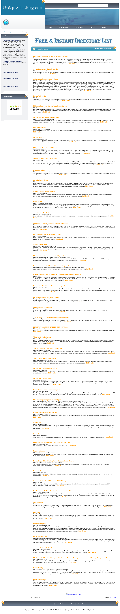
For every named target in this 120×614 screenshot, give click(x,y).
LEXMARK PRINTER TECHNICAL (44, 147)
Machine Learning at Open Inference (44, 191)
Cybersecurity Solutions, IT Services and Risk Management (51, 481)
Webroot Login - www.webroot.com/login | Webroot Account (51, 317)
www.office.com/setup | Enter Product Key (46, 69)
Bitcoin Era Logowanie (40, 536)
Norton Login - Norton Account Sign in (45, 368)
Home (50, 27)
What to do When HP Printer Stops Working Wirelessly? (50, 256)
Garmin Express (38, 434)
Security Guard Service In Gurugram (44, 358)
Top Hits (92, 27)
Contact (104, 27)
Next (115, 597)
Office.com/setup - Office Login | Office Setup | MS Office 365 (51, 442)
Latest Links (78, 27)
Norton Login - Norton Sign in (42, 378)
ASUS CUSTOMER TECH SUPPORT (45, 159)
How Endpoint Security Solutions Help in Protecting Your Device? (53, 266)
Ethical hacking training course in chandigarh (47, 400)
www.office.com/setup (39, 127)
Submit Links (63, 27)
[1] (110, 597)
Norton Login (37, 471)
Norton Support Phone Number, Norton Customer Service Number (53, 461)
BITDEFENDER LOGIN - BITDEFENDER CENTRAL (50, 327)
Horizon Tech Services (39, 96)
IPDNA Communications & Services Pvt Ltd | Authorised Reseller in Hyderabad (57, 274)
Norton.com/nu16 (38, 137)
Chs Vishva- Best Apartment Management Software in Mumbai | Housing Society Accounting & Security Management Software (71, 558)
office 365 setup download (41, 213)
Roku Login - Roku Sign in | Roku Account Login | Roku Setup (52, 286)
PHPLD (52, 609)
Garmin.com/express (39, 523)
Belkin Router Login (39, 579)
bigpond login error (39, 451)
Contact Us (81, 603)
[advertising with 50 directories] (14, 114)
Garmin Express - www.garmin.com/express (46, 390)
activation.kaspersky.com (40, 180)
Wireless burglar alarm (40, 244)
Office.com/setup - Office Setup (42, 307)
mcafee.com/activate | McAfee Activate (44, 548)
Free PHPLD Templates (79, 609)
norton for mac (37, 201)
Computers (18, 32)
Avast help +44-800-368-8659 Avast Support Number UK (50, 223)
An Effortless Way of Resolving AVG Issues (46, 117)
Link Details (71, 64)
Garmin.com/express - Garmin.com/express (46, 297)
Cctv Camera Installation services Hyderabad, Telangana (50, 56)
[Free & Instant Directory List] (73, 46)
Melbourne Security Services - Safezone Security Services (50, 106)
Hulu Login (36, 512)
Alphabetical (107, 48)
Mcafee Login (37, 422)
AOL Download (38, 502)
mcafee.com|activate (39, 170)
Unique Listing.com (8, 32)
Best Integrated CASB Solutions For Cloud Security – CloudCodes (53, 491)
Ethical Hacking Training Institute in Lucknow (47, 234)
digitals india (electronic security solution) (45, 79)
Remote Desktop (38, 568)
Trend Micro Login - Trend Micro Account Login (47, 348)
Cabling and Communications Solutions (45, 412)
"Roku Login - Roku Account (42, 337)
